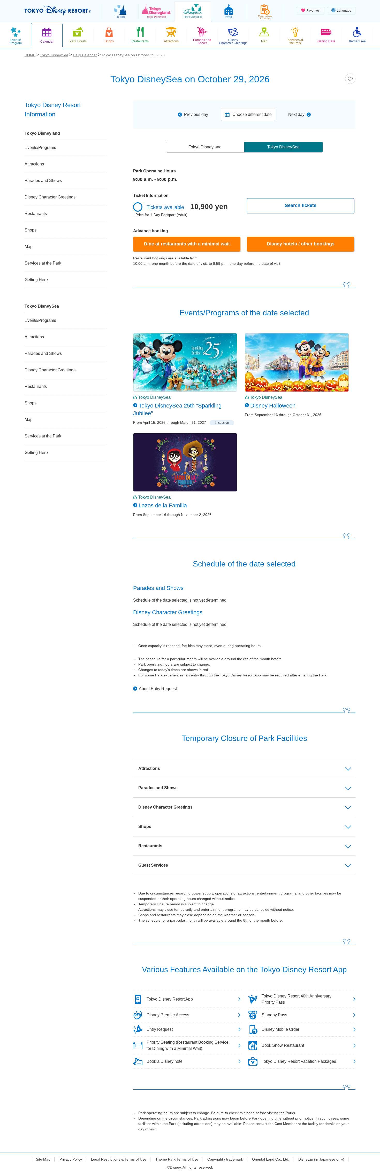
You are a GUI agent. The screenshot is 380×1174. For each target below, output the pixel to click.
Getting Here (36, 279)
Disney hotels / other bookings (301, 243)
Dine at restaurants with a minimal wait (187, 243)
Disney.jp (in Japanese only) (321, 1159)
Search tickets (300, 205)
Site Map (43, 1159)
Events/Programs (40, 147)
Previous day (196, 114)
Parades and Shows (43, 180)
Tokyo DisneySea (283, 147)
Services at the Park (43, 263)
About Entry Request (158, 688)
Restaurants (36, 213)
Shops (30, 230)
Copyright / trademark (225, 1159)
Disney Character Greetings (50, 197)
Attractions (34, 164)
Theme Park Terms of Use (176, 1159)
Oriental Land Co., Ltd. (270, 1159)
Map (29, 246)
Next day (296, 114)
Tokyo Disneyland (205, 147)
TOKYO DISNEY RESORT (58, 10)
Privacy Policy (70, 1159)
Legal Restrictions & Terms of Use (118, 1159)
